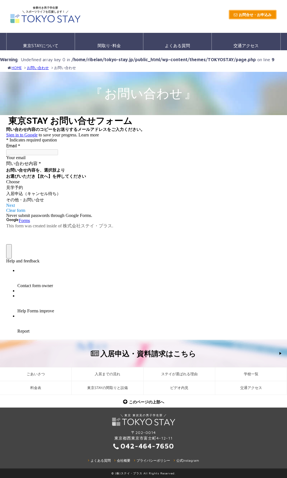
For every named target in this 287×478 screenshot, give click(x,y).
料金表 (35, 388)
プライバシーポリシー (153, 460)
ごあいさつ (36, 374)
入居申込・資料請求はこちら (148, 353)
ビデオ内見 (179, 388)
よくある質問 (177, 45)
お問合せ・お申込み (255, 14)
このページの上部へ (146, 401)
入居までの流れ (107, 374)
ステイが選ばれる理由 (179, 374)
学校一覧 (251, 374)
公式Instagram (187, 460)
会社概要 (123, 460)
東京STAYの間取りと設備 (107, 388)
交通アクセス (246, 45)
